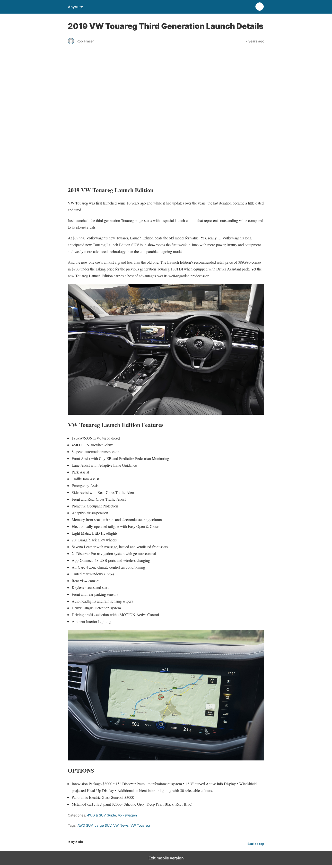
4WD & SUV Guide (101, 815)
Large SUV (103, 825)
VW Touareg (140, 825)
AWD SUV (85, 825)
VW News (121, 825)
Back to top (255, 844)
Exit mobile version (166, 858)
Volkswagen (127, 815)
